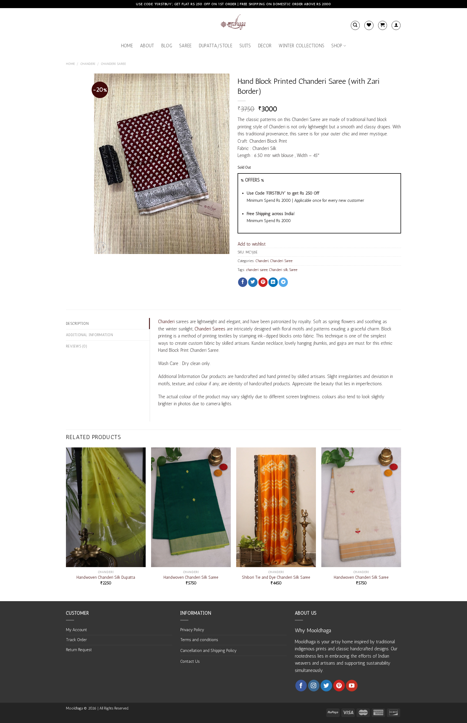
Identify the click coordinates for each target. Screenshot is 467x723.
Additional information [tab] (89, 335)
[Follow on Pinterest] (339, 685)
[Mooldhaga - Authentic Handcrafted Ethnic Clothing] (233, 23)
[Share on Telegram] (283, 282)
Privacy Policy (192, 629)
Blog (166, 45)
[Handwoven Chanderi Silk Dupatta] (106, 507)
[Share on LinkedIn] (273, 282)
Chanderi (87, 64)
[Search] (355, 25)
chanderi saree (257, 269)
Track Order (76, 639)
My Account (76, 629)
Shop (336, 45)
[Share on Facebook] (242, 282)
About (147, 45)
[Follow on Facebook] (301, 685)
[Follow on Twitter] (326, 685)
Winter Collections (301, 45)
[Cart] (382, 25)
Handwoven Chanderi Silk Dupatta (105, 577)
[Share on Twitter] (252, 282)
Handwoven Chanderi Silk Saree (191, 577)
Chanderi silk (278, 269)
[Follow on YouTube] (352, 685)
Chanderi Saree (113, 64)
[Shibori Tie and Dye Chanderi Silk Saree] (276, 507)
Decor (265, 45)
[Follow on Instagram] (314, 685)
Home (127, 45)
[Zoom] (101, 247)
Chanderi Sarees (210, 329)
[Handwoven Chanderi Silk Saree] (191, 507)
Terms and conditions (199, 639)
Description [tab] (77, 323)
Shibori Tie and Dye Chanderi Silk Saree (276, 577)
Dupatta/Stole (215, 45)
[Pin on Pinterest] (263, 282)
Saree (185, 45)
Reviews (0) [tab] (76, 346)
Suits (245, 45)
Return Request (79, 649)
